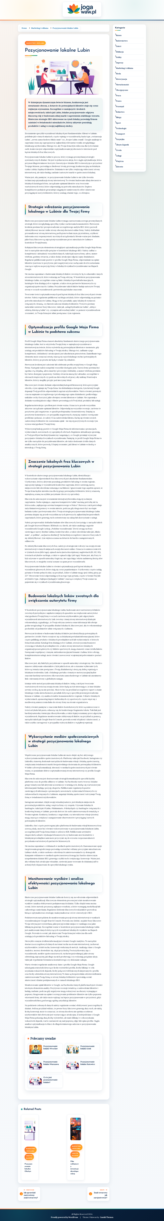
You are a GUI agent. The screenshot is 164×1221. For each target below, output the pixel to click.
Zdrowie (119, 167)
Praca (118, 95)
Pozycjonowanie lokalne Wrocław (50, 1047)
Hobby (118, 57)
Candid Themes (106, 1217)
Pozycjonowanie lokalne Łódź (87, 1047)
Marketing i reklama (35, 43)
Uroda (118, 150)
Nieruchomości (122, 84)
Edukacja (120, 52)
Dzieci (118, 46)
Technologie (121, 128)
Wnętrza (120, 161)
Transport (120, 134)
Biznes (118, 35)
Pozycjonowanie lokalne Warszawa (51, 1063)
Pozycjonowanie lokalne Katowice (87, 1063)
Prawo (118, 101)
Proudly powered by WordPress (64, 1217)
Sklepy (118, 117)
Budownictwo (122, 41)
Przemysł (120, 106)
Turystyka (120, 139)
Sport (118, 123)
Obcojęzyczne (122, 90)
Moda (118, 73)
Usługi (118, 156)
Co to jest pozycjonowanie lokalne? (50, 1079)
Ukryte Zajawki (29, 1157)
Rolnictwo (120, 112)
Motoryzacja (121, 79)
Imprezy (119, 63)
